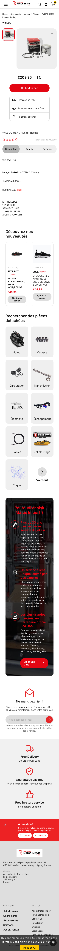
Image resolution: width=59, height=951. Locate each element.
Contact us (37, 918)
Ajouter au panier (17, 299)
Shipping (36, 927)
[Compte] (46, 4)
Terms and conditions (42, 935)
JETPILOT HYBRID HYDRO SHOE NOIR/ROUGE (16, 283)
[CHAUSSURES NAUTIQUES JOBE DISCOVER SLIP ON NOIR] (42, 253)
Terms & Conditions (14, 941)
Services (8, 925)
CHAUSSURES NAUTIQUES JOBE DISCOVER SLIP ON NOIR (42, 280)
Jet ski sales (10, 911)
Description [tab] (11, 149)
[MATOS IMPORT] (21, 3)
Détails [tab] (29, 149)
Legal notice (38, 931)
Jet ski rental (11, 929)
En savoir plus (34, 663)
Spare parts (10, 915)
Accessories (10, 920)
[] (5, 4)
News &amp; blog (40, 915)
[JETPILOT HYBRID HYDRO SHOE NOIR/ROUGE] (17, 253)
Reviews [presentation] (47, 149)
